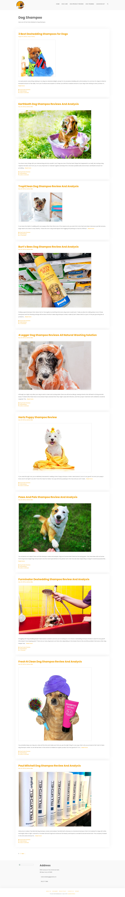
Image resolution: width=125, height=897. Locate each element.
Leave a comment (24, 92)
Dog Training (90, 4)
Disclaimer (55, 891)
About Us (48, 891)
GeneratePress (71, 894)
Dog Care (65, 4)
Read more (21, 86)
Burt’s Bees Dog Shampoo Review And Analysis (48, 246)
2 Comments (23, 235)
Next (23, 853)
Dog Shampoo (23, 91)
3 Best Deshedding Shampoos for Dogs (43, 34)
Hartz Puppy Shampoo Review (37, 417)
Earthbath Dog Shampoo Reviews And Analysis (48, 104)
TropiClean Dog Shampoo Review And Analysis (48, 186)
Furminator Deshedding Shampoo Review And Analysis (53, 579)
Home (57, 4)
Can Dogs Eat (100, 4)
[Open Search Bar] (108, 4)
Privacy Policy (62, 891)
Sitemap (77, 891)
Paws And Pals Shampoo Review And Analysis (47, 497)
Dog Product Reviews (76, 4)
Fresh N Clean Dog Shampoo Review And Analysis (50, 661)
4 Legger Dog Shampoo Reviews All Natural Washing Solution (57, 335)
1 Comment (22, 650)
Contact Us (71, 891)
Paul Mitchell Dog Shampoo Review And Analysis (49, 765)
